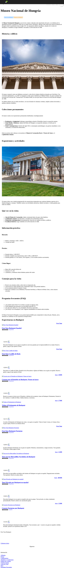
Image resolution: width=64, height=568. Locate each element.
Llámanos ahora (5, 543)
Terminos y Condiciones (7, 559)
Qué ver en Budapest (8, 17)
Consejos (48, 4)
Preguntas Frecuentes (6, 567)
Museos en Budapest (18, 17)
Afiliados (3, 555)
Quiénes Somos (5, 562)
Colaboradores (4, 558)
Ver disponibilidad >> (54, 341)
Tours (53, 4)
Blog (57, 4)
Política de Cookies (6, 561)
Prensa (2, 556)
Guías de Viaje (4, 564)
